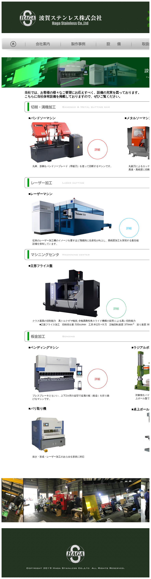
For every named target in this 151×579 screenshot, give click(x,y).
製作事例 (78, 44)
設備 (113, 44)
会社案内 (43, 44)
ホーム (13, 44)
